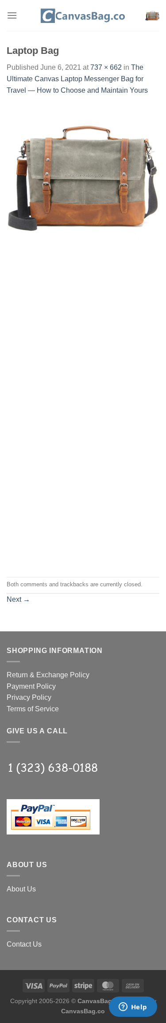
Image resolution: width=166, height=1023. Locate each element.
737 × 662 (106, 67)
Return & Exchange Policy (48, 675)
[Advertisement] (83, 322)
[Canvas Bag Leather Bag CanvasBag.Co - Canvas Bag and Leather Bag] (83, 15)
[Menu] (12, 15)
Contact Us (24, 944)
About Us (21, 889)
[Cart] (152, 15)
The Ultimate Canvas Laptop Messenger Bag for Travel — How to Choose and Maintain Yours (77, 79)
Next (18, 599)
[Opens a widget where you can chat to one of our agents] (132, 1008)
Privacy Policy (29, 697)
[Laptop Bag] (83, 174)
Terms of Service (33, 709)
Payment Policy (31, 686)
